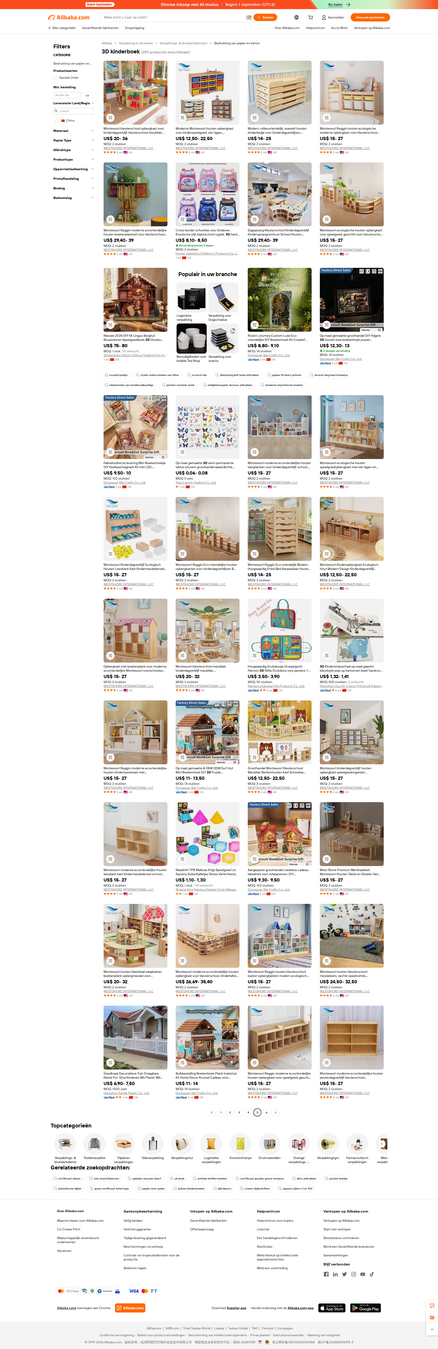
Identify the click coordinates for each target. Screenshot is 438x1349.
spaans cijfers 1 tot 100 (298, 1188)
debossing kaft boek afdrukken (239, 375)
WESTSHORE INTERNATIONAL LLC (129, 148)
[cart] (311, 18)
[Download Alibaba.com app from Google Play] (365, 1307)
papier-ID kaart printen (286, 375)
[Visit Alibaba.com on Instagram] (353, 1274)
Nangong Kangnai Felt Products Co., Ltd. (276, 686)
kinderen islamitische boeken (284, 385)
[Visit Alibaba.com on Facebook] (326, 1274)
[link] (432, 1306)
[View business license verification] (260, 1342)
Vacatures (64, 1250)
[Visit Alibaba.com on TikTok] (372, 1274)
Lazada (219, 1328)
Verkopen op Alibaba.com (341, 1220)
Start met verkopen (337, 1229)
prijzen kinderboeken (191, 1188)
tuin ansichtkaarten (106, 1178)
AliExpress (154, 1328)
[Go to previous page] (212, 1112)
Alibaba (107, 43)
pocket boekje (338, 1178)
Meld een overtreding (272, 1268)
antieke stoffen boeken (212, 1178)
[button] (249, 17)
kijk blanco (224, 1188)
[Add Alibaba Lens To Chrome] (130, 1307)
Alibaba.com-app (301, 1308)
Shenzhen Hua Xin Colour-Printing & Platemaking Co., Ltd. (352, 686)
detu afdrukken (306, 1178)
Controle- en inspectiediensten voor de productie (152, 1257)
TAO (255, 1328)
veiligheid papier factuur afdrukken (230, 385)
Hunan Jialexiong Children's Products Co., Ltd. (208, 253)
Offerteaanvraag (202, 1229)
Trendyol (267, 1328)
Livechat (263, 1229)
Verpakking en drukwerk (136, 43)
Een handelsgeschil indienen (277, 1238)
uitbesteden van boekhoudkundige (131, 385)
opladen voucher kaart (146, 1178)
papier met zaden (153, 1188)
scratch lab (199, 375)
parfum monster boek (180, 385)
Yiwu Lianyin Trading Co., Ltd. (196, 482)
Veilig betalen (133, 1220)
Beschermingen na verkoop (143, 1246)
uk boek (179, 1178)
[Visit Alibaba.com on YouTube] (362, 1274)
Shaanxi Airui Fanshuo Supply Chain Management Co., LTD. (208, 889)
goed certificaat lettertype (111, 1188)
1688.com (172, 1328)
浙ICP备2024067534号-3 (335, 1342)
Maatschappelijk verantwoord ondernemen (78, 1240)
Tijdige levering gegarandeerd (145, 1238)
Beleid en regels (135, 1268)
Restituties (264, 1246)
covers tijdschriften (257, 1188)
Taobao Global (238, 1328)
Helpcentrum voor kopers (275, 1220)
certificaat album (69, 1178)
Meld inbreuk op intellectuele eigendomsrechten (277, 1257)
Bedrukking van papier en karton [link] (237, 43)
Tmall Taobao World (196, 1328)
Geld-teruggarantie (137, 1229)
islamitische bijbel (69, 1188)
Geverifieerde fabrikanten (208, 1220)
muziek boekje (118, 375)
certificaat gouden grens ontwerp (262, 1178)
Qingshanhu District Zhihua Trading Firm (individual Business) (135, 355)
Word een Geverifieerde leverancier (348, 1246)
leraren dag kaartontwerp (331, 375)
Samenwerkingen (335, 1255)
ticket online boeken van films (160, 375)
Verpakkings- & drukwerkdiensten (183, 43)
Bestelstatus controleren (341, 1238)
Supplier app (236, 1308)
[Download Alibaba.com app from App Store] (332, 1307)
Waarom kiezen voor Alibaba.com (80, 1220)
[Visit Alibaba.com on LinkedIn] (335, 1274)
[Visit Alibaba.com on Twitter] (344, 1274)
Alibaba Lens (66, 1308)
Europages (285, 1328)
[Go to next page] (275, 1112)
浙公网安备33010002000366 (293, 1342)
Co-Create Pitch (68, 1229)
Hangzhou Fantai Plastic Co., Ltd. (126, 1093)
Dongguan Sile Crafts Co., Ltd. (269, 355)
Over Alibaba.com (70, 1211)
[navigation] (73, 578)
